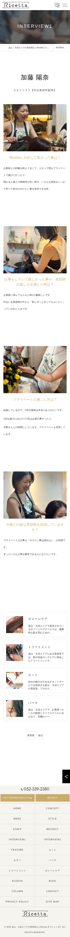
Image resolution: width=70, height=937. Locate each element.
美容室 (30, 735)
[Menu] (65, 5)
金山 (40, 735)
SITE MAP (52, 901)
